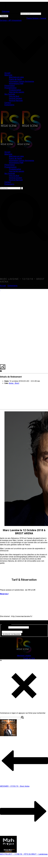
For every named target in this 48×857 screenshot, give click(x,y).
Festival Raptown (16, 100)
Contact (7, 103)
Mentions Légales (24, 656)
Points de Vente (15, 79)
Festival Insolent (15, 98)
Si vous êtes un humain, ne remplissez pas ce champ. (22, 630)
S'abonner (5, 11)
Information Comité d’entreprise (21, 81)
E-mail (5, 627)
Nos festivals (9, 94)
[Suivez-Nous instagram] (4, 622)
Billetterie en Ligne (16, 77)
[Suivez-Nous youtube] (6, 622)
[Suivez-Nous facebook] (1, 622)
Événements (9, 105)
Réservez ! (4, 594)
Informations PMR (16, 83)
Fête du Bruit (14, 96)
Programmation (10, 88)
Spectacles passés (16, 92)
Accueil (7, 73)
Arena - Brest (14, 383)
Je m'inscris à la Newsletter (11, 634)
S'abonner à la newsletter (10, 14)
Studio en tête (29, 658)
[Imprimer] (1, 371)
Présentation (9, 86)
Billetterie (8, 75)
